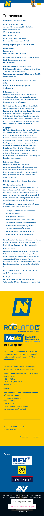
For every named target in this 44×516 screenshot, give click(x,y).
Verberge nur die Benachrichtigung (22, 506)
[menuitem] (37, 4)
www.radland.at (15, 32)
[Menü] (37, 4)
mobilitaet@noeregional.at (19, 406)
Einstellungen (22, 512)
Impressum (36, 437)
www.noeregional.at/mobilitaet (15, 409)
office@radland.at (14, 29)
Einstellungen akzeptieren (22, 501)
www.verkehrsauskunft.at (31, 282)
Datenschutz (32, 181)
